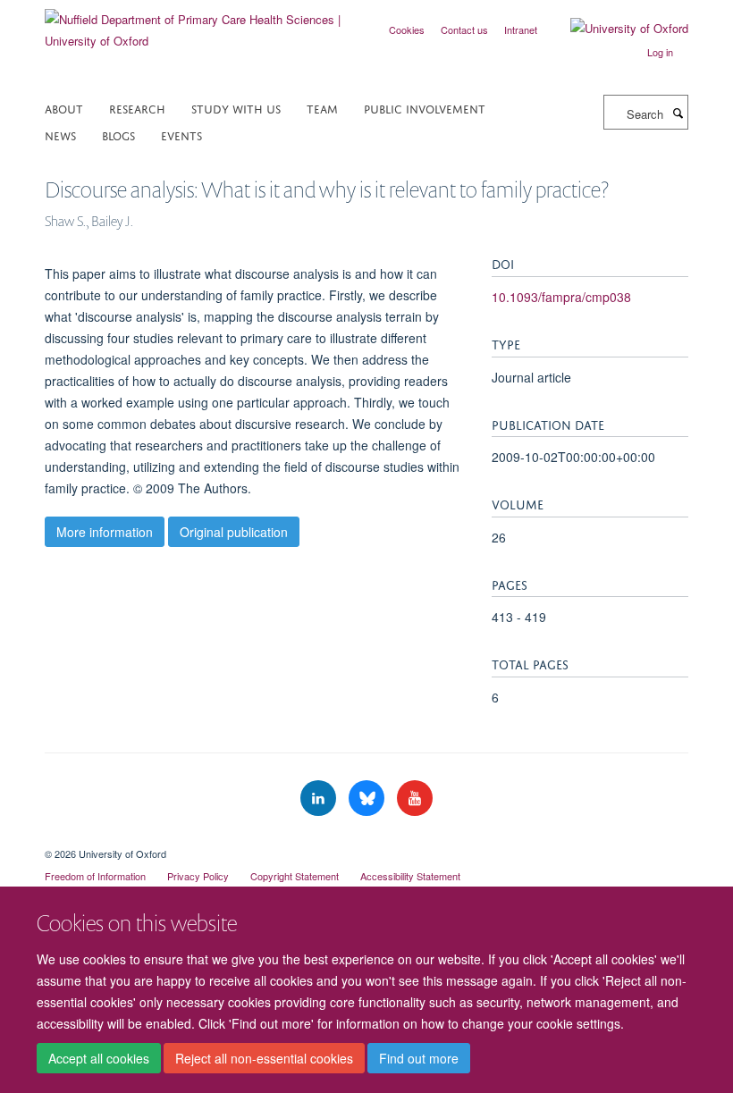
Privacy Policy (198, 876)
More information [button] (104, 532)
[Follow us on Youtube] (415, 798)
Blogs (118, 134)
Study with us (236, 107)
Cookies (407, 29)
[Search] (677, 112)
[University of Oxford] (615, 28)
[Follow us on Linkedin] (320, 798)
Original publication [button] (234, 532)
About (64, 107)
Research (137, 107)
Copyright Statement (294, 876)
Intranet (520, 29)
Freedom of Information (95, 876)
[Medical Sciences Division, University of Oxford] (366, 838)
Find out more (419, 1058)
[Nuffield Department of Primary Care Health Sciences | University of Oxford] (199, 23)
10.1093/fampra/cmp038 (561, 297)
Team (322, 107)
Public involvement (424, 107)
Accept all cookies (98, 1058)
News (60, 134)
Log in (660, 52)
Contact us (464, 29)
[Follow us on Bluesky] (368, 798)
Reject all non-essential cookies (264, 1058)
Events (181, 134)
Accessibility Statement (410, 876)
